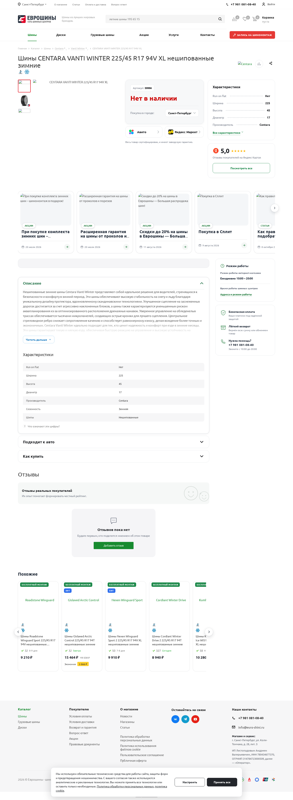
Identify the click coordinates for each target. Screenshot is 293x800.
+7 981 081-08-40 (241, 345)
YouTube (195, 719)
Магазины (127, 722)
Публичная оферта (133, 760)
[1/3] (24, 86)
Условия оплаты (80, 716)
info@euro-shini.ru (251, 727)
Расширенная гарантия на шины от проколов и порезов (104, 236)
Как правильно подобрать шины (274, 234)
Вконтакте (175, 719)
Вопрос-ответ (78, 733)
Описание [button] (32, 283)
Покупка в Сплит (215, 231)
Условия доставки (81, 722)
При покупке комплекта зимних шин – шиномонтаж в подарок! (46, 236)
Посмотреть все (241, 168)
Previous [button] (18, 632)
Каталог (24, 709)
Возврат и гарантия (82, 727)
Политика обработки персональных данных (136, 738)
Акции (73, 738)
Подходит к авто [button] (39, 441)
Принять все (222, 782)
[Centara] (245, 63)
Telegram (185, 719)
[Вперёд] (275, 208)
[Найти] (220, 19)
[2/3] (24, 100)
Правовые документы (84, 744)
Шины (22, 716)
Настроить (190, 782)
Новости (126, 716)
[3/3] (24, 114)
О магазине (129, 709)
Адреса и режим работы (236, 294)
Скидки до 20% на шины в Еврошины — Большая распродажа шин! (164, 236)
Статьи (125, 727)
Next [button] (209, 632)
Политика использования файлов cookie (138, 747)
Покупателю (79, 709)
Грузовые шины (29, 722)
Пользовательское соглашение (142, 755)
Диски (22, 727)
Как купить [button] (33, 456)
